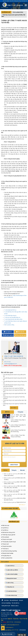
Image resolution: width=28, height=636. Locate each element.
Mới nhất (22, 470)
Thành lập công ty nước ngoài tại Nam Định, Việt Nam (14, 401)
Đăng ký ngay (14, 464)
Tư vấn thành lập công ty (10, 315)
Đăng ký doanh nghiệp (7, 553)
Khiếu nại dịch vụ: (7, 630)
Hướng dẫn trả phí (6, 605)
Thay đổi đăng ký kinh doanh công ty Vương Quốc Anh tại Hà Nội (13, 385)
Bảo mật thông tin (14, 600)
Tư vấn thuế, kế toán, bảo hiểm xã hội (13, 319)
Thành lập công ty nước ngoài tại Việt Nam (13, 388)
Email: (4, 624)
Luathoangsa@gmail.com (10, 363)
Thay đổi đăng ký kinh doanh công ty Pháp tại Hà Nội (15, 382)
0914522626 (17, 622)
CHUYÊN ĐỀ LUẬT (6, 12)
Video (8, 411)
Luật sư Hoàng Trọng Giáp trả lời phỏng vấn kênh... (18, 425)
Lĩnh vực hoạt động (6, 603)
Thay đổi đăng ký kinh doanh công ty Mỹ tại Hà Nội (14, 375)
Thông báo (20, 412)
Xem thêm (13, 407)
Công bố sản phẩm (7, 546)
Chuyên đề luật (14, 521)
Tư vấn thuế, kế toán (12, 591)
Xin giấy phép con (6, 555)
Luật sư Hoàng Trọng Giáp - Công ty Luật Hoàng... (18, 436)
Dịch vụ (5, 470)
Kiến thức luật (5, 525)
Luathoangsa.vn (9, 627)
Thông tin (13, 470)
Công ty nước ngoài (7, 539)
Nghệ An (10, 618)
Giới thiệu (6, 600)
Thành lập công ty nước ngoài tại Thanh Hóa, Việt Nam (14, 397)
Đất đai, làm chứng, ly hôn (8, 532)
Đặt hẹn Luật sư (14, 605)
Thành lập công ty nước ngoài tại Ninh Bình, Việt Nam (14, 394)
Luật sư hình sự (10, 565)
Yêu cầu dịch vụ (15, 603)
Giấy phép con (10, 586)
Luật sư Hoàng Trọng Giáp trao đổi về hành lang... (18, 430)
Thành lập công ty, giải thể (8, 534)
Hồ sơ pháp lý (5, 537)
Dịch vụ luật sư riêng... (9, 324)
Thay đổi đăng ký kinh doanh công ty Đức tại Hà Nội (14, 378)
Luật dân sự (5, 530)
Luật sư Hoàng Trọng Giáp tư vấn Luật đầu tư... (18, 420)
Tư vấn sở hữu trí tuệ (12, 595)
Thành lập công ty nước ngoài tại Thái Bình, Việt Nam (14, 404)
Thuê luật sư (5, 548)
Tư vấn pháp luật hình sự (10, 310)
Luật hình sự (5, 527)
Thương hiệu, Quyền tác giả (9, 541)
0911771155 (7, 361)
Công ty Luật (5, 544)
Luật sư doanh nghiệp (12, 574)
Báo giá (21, 600)
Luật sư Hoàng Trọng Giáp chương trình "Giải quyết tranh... (18, 416)
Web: (4, 627)
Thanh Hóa (16, 618)
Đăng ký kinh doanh (12, 578)
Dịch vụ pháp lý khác (18, 12)
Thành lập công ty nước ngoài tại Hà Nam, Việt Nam (14, 390)
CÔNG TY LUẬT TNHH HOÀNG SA (13, 356)
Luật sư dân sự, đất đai (12, 569)
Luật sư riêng (10, 582)
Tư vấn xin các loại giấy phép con (12, 317)
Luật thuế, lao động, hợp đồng (9, 551)
